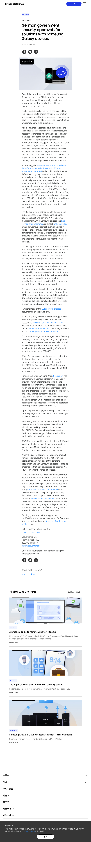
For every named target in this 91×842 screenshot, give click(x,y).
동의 (45, 837)
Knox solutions (60, 224)
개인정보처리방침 (28, 831)
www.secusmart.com (31, 532)
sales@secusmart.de (31, 545)
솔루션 (6, 775)
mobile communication (39, 328)
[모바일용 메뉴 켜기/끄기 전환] (84, 3)
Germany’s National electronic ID (42, 489)
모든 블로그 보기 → (74, 592)
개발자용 (7, 815)
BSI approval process (51, 309)
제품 (5, 782)
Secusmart (58, 376)
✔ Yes (24, 574)
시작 (74, 4)
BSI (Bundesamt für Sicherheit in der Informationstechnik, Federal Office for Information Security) (44, 168)
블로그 (6, 802)
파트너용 (7, 808)
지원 (5, 795)
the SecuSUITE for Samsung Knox (48, 322)
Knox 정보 (8, 788)
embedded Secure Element (42, 498)
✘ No (32, 574)
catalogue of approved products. (44, 331)
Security (25, 14)
